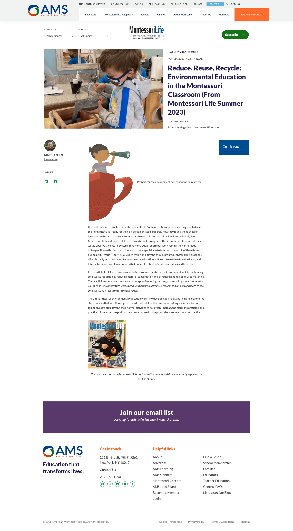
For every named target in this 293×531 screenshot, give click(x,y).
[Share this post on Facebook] (55, 182)
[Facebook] (102, 484)
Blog (170, 51)
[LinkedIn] (117, 484)
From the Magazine (186, 51)
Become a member (251, 14)
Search (216, 4)
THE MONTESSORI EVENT (92, 4)
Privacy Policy (196, 521)
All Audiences (54, 35)
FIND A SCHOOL (179, 4)
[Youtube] (125, 484)
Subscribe (232, 35)
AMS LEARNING (157, 4)
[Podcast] (132, 484)
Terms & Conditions (222, 521)
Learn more (50, 159)
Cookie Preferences (170, 521)
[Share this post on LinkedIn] (46, 182)
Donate (197, 4)
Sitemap (245, 521)
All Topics (86, 35)
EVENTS (139, 4)
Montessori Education (207, 127)
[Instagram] (110, 484)
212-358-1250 (110, 477)
